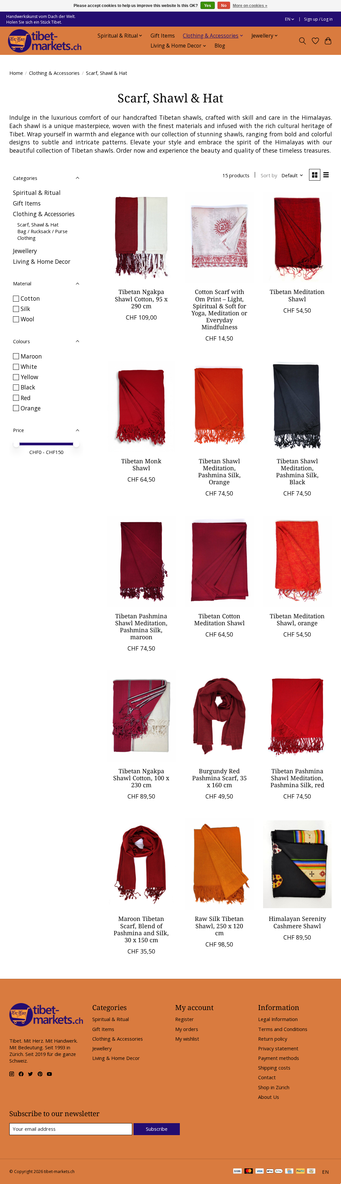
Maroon (31, 356)
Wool (27, 319)
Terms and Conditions (282, 1029)
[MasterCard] (248, 1171)
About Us (268, 1097)
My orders (186, 1029)
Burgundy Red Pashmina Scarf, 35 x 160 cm (219, 778)
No (223, 5)
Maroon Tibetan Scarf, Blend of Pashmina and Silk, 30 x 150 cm (141, 929)
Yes (207, 5)
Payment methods (278, 1058)
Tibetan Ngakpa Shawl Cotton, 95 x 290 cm (141, 299)
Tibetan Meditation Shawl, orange (297, 619)
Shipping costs (274, 1067)
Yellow (29, 377)
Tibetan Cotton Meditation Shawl (219, 619)
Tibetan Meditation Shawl (297, 295)
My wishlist (187, 1038)
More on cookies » (250, 5)
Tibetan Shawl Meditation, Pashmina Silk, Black (297, 471)
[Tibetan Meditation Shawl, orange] (297, 561)
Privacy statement (278, 1048)
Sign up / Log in (318, 19)
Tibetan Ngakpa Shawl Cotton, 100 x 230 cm (141, 778)
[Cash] (311, 1171)
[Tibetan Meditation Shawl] (297, 237)
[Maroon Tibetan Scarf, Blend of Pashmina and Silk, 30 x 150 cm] (141, 864)
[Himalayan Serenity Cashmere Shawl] (297, 864)
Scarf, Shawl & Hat (38, 224)
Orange (31, 408)
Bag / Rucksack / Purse (42, 231)
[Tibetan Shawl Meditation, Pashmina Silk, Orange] (219, 406)
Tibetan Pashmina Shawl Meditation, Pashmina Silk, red (297, 778)
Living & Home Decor (41, 261)
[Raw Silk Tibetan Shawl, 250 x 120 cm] (219, 864)
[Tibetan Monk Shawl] (141, 406)
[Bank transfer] (237, 1171)
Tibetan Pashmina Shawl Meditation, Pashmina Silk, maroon (141, 626)
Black (28, 387)
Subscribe (157, 1128)
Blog (219, 45)
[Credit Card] (289, 1171)
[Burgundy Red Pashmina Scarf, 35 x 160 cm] (219, 716)
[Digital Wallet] (274, 1171)
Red (26, 398)
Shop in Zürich (273, 1087)
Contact (267, 1077)
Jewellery (25, 251)
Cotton (30, 298)
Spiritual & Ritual (37, 193)
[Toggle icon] (302, 41)
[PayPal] (300, 1171)
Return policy (272, 1038)
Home (16, 73)
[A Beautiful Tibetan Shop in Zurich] (44, 41)
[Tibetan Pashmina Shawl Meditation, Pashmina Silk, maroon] (141, 561)
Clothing (26, 237)
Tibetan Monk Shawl (141, 464)
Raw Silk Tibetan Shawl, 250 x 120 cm (219, 926)
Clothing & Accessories (54, 73)
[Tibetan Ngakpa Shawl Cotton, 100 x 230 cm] (141, 716)
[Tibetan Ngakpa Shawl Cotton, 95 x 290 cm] (141, 237)
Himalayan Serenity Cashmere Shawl (297, 922)
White (29, 366)
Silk (25, 309)
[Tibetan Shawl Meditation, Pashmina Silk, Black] (297, 406)
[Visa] (259, 1171)
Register (184, 1019)
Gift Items (163, 35)
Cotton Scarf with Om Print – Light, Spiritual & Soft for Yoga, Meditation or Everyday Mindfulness (219, 309)
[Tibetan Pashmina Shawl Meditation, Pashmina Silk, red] (297, 716)
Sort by (269, 175)
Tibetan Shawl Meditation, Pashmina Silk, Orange (219, 471)
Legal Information (278, 1019)
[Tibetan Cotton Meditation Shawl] (219, 561)
